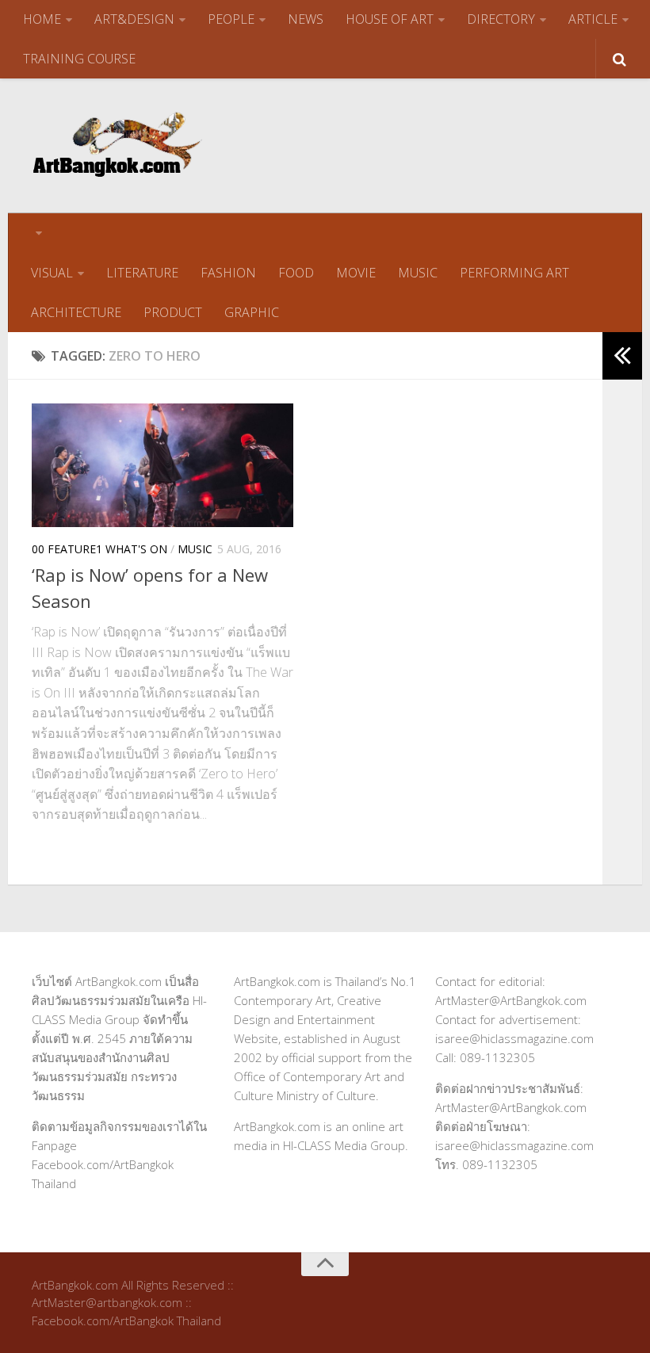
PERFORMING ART (514, 272)
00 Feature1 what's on (99, 548)
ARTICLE (593, 19)
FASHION (228, 272)
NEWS (305, 19)
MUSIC (418, 272)
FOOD (296, 272)
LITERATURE (142, 272)
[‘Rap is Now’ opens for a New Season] (162, 465)
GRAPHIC (251, 312)
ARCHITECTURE (76, 312)
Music (195, 548)
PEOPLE (231, 19)
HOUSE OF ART (390, 19)
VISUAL (52, 272)
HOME (42, 19)
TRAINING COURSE (79, 58)
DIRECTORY (501, 19)
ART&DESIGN (134, 19)
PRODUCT (172, 312)
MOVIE (356, 272)
